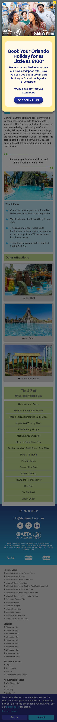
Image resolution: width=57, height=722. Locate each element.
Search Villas (28, 100)
